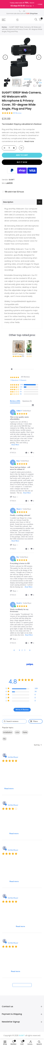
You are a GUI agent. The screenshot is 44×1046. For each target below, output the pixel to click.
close (40, 4)
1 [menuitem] (19, 650)
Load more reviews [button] (22, 985)
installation (7, 732)
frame (25, 732)
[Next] (38, 57)
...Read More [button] (14, 445)
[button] (14, 449)
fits (4, 739)
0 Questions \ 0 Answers (18, 380)
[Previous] (5, 57)
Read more (29, 141)
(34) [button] (21, 387)
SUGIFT (12, 179)
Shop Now (34, 13)
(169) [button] (21, 384)
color (17, 732)
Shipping (17, 124)
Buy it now (22, 162)
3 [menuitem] (24, 650)
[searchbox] (14, 721)
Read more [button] (8, 788)
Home (4, 27)
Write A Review (22, 709)
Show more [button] (13, 739)
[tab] (15, 401)
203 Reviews (17, 113)
